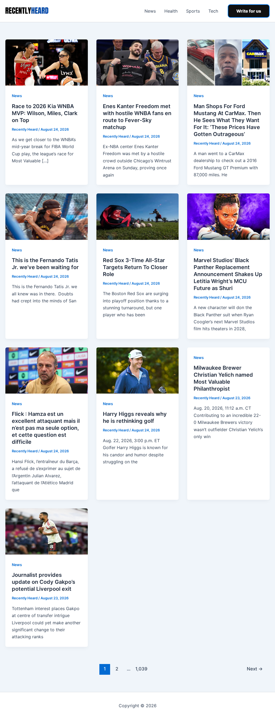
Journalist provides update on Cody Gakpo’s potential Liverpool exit (43, 582)
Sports (193, 11)
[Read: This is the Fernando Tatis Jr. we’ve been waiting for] (46, 216)
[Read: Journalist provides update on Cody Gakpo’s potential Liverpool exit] (46, 531)
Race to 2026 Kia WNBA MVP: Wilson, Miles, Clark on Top (44, 113)
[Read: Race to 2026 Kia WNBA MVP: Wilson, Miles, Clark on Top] (46, 62)
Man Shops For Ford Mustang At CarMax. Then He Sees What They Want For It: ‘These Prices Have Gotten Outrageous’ (227, 120)
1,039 (140, 669)
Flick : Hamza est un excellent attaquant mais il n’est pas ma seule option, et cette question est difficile (46, 428)
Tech (213, 11)
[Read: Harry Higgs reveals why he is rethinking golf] (137, 370)
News (150, 11)
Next (255, 669)
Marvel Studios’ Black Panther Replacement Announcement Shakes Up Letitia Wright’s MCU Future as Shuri (228, 274)
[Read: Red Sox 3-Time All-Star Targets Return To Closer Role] (137, 216)
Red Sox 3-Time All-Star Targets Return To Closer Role (135, 267)
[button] (249, 11)
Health (171, 11)
